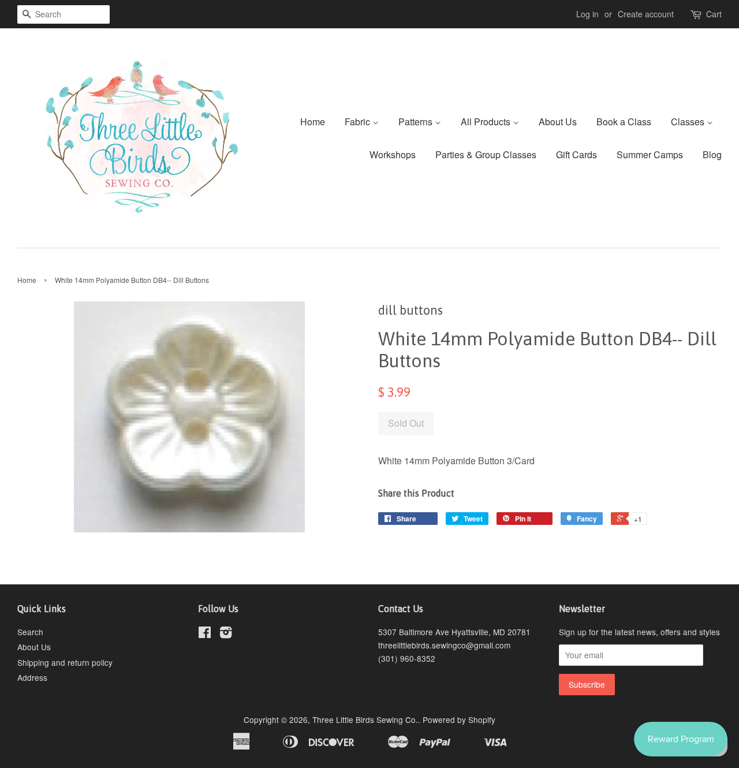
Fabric (358, 121)
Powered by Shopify (459, 719)
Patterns (416, 121)
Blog (712, 154)
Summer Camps (650, 154)
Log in (587, 14)
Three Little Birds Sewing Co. (365, 719)
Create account (646, 14)
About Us (558, 121)
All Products (487, 121)
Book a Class (623, 121)
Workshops (393, 154)
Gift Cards (576, 154)
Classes (689, 121)
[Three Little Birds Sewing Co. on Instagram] (225, 634)
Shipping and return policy (65, 662)
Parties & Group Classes (485, 154)
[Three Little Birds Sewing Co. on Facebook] (204, 634)
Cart (714, 14)
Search (30, 631)
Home (312, 121)
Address (32, 677)
